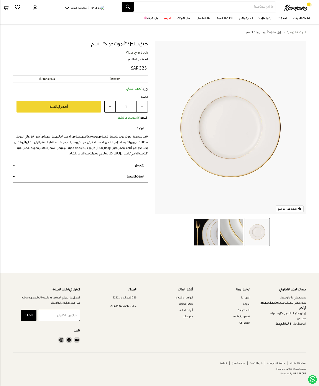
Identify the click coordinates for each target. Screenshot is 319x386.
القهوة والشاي (246, 18)
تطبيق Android (241, 316)
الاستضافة (244, 310)
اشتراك (29, 315)
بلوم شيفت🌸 (151, 18)
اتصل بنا (245, 297)
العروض (167, 18)
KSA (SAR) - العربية (80, 8)
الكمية (144, 97)
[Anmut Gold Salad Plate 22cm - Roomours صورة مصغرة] (257, 232)
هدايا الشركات (184, 18)
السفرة (283, 18)
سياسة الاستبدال (298, 363)
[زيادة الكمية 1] (109, 107)
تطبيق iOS (244, 323)
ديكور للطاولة (186, 304)
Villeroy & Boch (137, 52)
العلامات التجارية (302, 18)
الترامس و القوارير (184, 297)
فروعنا (246, 304)
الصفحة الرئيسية (296, 32)
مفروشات (188, 316)
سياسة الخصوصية (276, 363)
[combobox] (205, 7)
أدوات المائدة (186, 310)
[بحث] (128, 7)
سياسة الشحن (238, 363)
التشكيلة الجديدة (224, 18)
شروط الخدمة (256, 363)
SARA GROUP (299, 373)
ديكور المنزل (266, 18)
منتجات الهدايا (203, 18)
